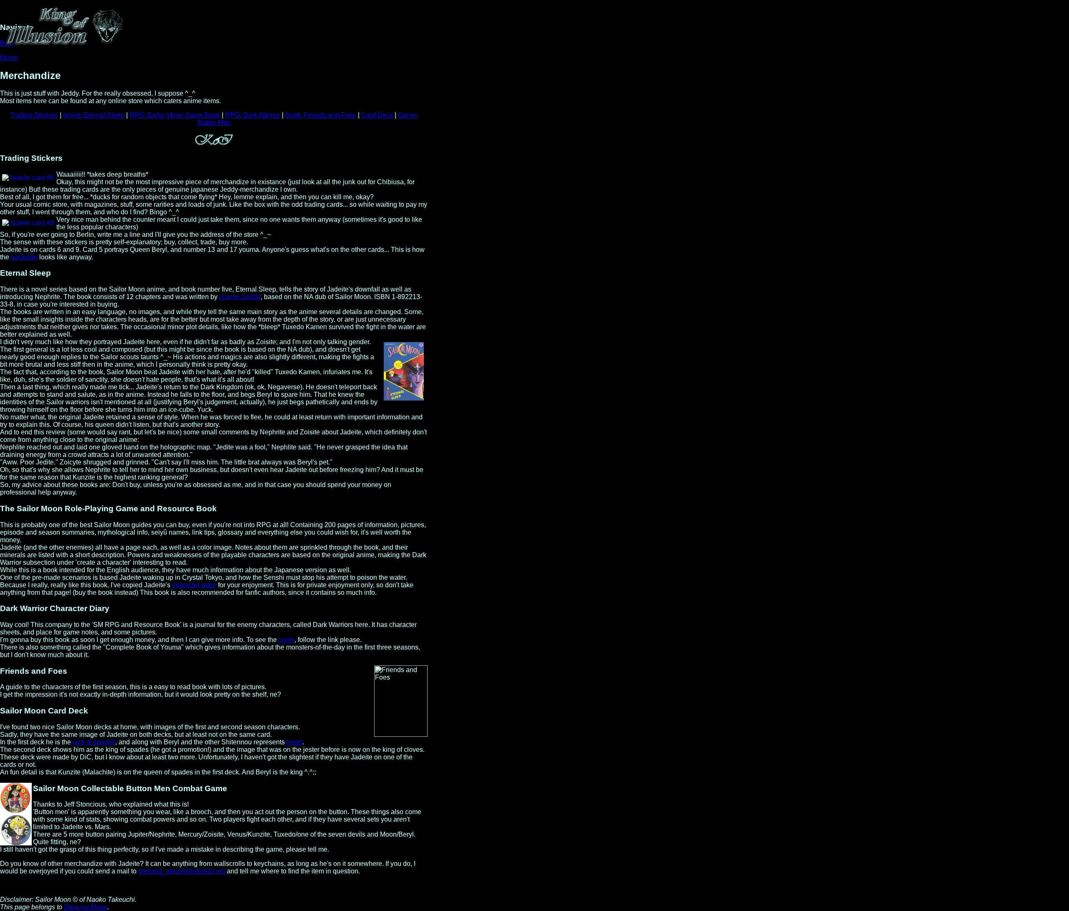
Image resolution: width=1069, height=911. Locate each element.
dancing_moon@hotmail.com (181, 871)
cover (286, 639)
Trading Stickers (34, 115)
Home (9, 57)
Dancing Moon (85, 907)
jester (294, 742)
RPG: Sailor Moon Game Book (174, 115)
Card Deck (377, 115)
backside (24, 257)
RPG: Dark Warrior (252, 115)
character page (194, 585)
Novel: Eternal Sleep (93, 115)
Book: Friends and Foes (320, 115)
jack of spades (94, 742)
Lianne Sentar (240, 296)
